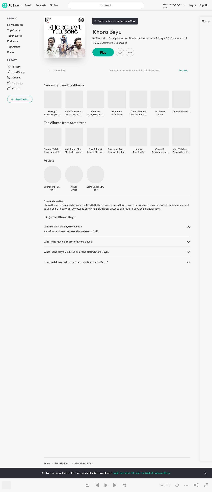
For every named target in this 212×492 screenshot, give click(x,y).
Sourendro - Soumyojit (108, 38)
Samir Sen (143, 114)
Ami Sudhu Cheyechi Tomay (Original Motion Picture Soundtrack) (74, 149)
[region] (117, 463)
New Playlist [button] (21, 99)
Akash (160, 114)
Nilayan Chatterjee (102, 114)
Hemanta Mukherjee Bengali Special (181, 111)
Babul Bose (116, 114)
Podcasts (41, 5)
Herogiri (52, 111)
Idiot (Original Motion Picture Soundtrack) (181, 149)
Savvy (89, 114)
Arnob (124, 38)
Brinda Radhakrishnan (141, 38)
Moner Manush (138, 111)
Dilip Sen (134, 114)
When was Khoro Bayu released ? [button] (63, 226)
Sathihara (117, 111)
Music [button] (28, 5)
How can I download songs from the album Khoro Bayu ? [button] (76, 262)
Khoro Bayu (60, 70)
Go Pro (54, 5)
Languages (172, 4)
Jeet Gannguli (50, 114)
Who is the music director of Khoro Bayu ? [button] (68, 241)
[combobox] (106, 5)
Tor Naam (160, 111)
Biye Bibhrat (95, 149)
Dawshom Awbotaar (117, 149)
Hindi (165, 7)
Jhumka (138, 149)
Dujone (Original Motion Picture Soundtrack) (52, 149)
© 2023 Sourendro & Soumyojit (109, 42)
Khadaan (95, 111)
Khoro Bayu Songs (83, 463)
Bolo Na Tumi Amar (74, 111)
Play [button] (103, 52)
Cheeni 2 (159, 149)
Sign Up (204, 5)
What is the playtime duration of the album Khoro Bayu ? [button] (76, 251)
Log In (192, 5)
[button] (173, 5)
